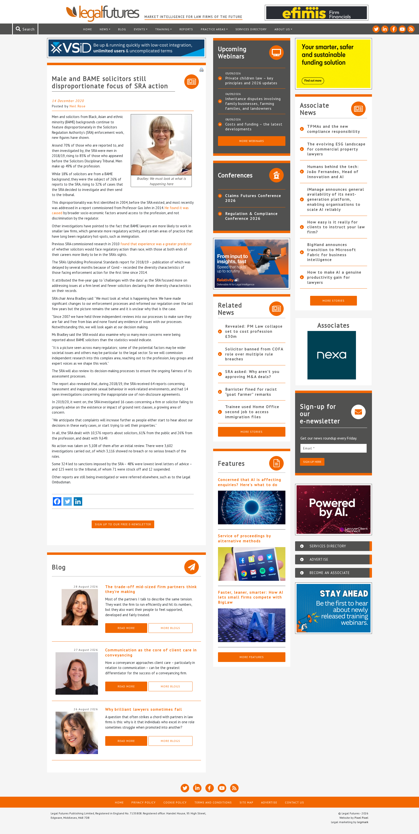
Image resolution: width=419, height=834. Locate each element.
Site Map (246, 802)
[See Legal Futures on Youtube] (402, 29)
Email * (309, 448)
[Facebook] (57, 501)
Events (139, 29)
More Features (252, 657)
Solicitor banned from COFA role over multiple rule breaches (254, 354)
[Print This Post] (201, 69)
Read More (126, 628)
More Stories (252, 431)
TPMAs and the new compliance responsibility (333, 129)
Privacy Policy (143, 802)
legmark (362, 822)
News (104, 29)
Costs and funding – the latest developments (253, 126)
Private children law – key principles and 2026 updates (251, 80)
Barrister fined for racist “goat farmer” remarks (251, 392)
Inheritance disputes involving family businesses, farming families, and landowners (253, 103)
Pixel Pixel (361, 817)
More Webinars (251, 141)
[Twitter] (67, 501)
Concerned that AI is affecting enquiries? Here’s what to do (249, 482)
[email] (333, 448)
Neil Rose (78, 106)
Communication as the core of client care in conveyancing (151, 652)
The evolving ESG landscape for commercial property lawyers (336, 149)
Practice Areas (213, 29)
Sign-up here (312, 462)
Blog (122, 29)
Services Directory (251, 29)
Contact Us (294, 802)
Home (87, 29)
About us (282, 29)
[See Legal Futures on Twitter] (376, 29)
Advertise (269, 802)
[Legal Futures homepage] (105, 13)
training (162, 29)
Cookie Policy (175, 802)
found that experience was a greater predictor (156, 244)
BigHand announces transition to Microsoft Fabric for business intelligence (331, 252)
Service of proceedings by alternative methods (244, 538)
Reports (186, 29)
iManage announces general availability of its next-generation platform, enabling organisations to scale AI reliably (335, 199)
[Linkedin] (78, 501)
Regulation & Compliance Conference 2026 (251, 216)
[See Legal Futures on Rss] (411, 29)
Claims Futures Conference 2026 (253, 198)
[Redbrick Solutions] (355, 355)
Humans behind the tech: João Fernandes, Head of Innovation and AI (333, 171)
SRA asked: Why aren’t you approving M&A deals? (252, 374)
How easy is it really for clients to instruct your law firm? (336, 227)
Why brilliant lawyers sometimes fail (143, 709)
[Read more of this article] (251, 507)
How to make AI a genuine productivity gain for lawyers (334, 277)
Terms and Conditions (213, 802)
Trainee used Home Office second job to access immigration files (252, 411)
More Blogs (170, 628)
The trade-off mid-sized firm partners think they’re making (151, 589)
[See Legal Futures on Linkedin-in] (384, 29)
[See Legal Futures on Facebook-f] (393, 29)
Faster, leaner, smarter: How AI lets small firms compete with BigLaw (250, 597)
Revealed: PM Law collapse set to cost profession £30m (254, 331)
